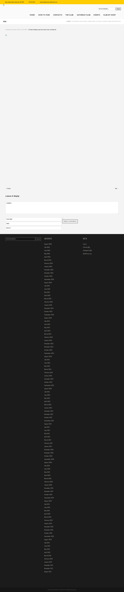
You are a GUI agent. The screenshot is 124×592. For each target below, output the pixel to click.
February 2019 (48, 520)
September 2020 (49, 459)
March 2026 (47, 260)
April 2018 (47, 552)
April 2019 (47, 514)
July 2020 (47, 466)
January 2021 (48, 446)
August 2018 (48, 539)
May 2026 (47, 254)
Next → (117, 188)
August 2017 (48, 572)
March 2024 (47, 334)
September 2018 (49, 536)
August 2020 (48, 462)
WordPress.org (87, 254)
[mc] (62, 109)
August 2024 (48, 318)
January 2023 (48, 376)
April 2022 (47, 401)
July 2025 (47, 286)
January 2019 (48, 523)
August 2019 (48, 501)
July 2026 (47, 247)
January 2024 (48, 340)
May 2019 (47, 511)
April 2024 (47, 331)
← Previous (8, 188)
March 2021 (47, 440)
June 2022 (47, 395)
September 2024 (49, 315)
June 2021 (47, 430)
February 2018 (48, 559)
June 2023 (47, 363)
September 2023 (49, 353)
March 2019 (47, 517)
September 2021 (49, 421)
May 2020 (47, 472)
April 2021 (47, 437)
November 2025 (48, 273)
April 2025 (47, 295)
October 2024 (48, 311)
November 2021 (48, 414)
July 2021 (47, 427)
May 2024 (47, 328)
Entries (86, 247)
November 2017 (48, 568)
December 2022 (48, 379)
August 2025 (48, 283)
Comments (87, 250)
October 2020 (48, 456)
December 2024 (48, 308)
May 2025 (47, 292)
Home (68, 21)
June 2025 (47, 289)
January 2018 (48, 562)
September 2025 (49, 279)
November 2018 (48, 530)
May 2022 (47, 398)
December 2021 (48, 411)
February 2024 (48, 337)
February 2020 (48, 482)
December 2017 (48, 565)
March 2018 (47, 556)
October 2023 (48, 350)
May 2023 (47, 366)
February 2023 (48, 372)
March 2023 (47, 369)
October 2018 (48, 533)
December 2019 (48, 488)
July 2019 (47, 504)
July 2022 (47, 392)
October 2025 (48, 276)
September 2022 (49, 385)
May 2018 (47, 549)
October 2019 (48, 495)
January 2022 (48, 408)
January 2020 (48, 485)
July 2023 (47, 360)
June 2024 (47, 324)
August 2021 (48, 424)
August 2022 (48, 389)
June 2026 (47, 250)
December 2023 (48, 344)
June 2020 (47, 469)
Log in (84, 244)
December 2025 (48, 270)
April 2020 (47, 475)
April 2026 (47, 257)
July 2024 (47, 321)
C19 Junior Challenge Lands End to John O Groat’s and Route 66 (42, 29)
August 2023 (48, 356)
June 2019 (47, 507)
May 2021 (47, 434)
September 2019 (49, 498)
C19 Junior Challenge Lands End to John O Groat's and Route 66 (95, 21)
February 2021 (48, 443)
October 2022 (48, 382)
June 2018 (47, 546)
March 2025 (47, 299)
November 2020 (48, 453)
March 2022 (47, 405)
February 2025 (48, 302)
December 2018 (48, 527)
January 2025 (48, 305)
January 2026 (48, 266)
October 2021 (48, 417)
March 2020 (47, 478)
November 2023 (48, 347)
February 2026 (48, 263)
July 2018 (47, 543)
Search (118, 9)
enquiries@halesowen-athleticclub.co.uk (48, 2)
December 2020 (48, 450)
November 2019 (48, 491)
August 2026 (48, 244)
